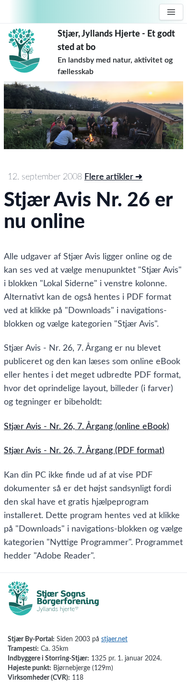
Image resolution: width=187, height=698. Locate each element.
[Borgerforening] (54, 604)
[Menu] (171, 12)
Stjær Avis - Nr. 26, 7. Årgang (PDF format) (84, 450)
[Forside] (31, 50)
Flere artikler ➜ (113, 177)
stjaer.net (114, 639)
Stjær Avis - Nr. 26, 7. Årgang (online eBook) (86, 426)
